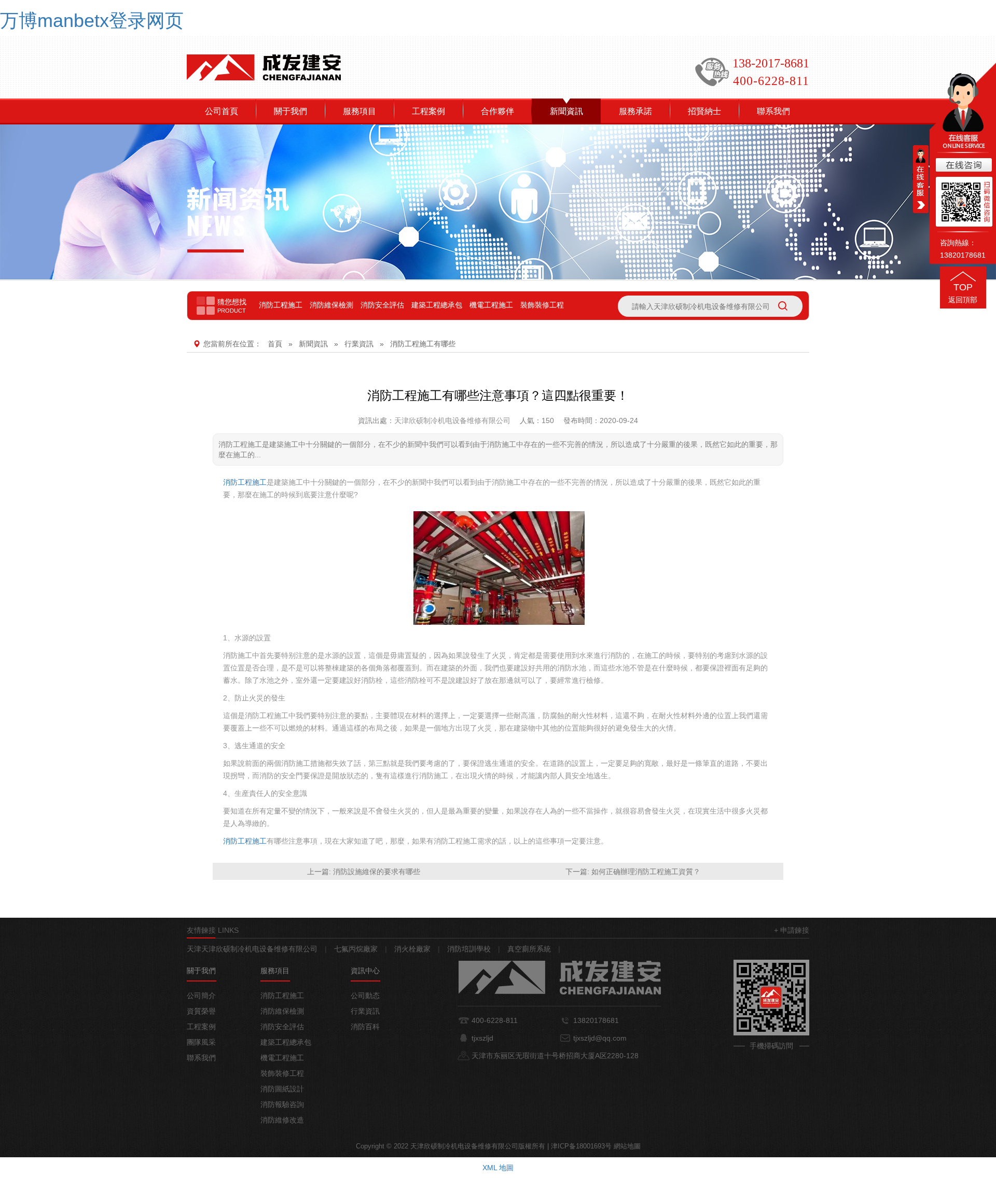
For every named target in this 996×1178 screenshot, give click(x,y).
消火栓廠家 (412, 949)
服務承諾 (635, 111)
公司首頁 (221, 111)
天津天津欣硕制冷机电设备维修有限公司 (252, 949)
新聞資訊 (566, 111)
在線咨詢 (963, 165)
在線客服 (921, 179)
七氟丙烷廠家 (356, 949)
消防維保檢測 (331, 305)
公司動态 (365, 995)
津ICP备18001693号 (581, 1146)
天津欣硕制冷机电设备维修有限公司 (452, 420)
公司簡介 (201, 995)
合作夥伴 (497, 111)
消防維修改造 (282, 1120)
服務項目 (359, 111)
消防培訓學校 (469, 949)
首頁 (275, 344)
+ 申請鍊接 (791, 930)
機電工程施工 (491, 305)
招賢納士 (704, 111)
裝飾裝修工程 (542, 305)
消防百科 (365, 1026)
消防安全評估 (382, 305)
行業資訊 (359, 344)
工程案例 (428, 111)
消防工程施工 (280, 305)
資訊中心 (365, 970)
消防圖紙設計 (282, 1089)
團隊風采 (201, 1042)
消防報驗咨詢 (282, 1104)
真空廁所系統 (529, 949)
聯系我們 (773, 111)
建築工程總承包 (436, 305)
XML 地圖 (498, 1167)
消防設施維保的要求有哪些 (376, 871)
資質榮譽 (201, 1011)
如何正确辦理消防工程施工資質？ (645, 871)
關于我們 (290, 111)
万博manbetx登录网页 (92, 20)
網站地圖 (627, 1146)
